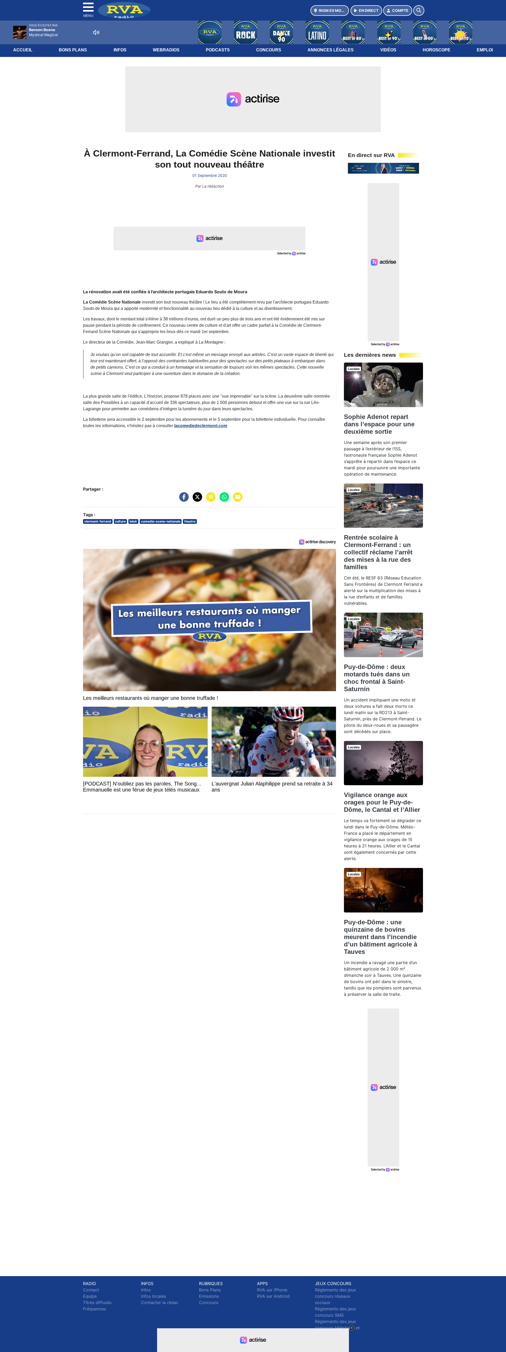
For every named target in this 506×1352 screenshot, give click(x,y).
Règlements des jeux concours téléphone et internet (337, 1328)
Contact (91, 1289)
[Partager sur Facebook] (183, 499)
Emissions (209, 1296)
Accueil (22, 50)
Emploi (485, 50)
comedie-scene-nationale (161, 521)
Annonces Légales (331, 50)
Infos (120, 50)
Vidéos (388, 50)
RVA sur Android (273, 1296)
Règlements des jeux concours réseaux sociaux (335, 1296)
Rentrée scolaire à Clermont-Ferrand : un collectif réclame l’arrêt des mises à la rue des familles (378, 552)
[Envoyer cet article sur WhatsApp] (223, 499)
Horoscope (436, 50)
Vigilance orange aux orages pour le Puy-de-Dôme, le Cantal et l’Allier (382, 802)
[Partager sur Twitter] (196, 499)
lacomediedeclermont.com (200, 425)
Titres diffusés (97, 1302)
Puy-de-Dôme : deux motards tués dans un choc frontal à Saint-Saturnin (377, 677)
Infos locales (153, 1296)
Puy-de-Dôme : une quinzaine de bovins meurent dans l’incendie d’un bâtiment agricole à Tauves (380, 937)
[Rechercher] (418, 10)
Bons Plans (73, 50)
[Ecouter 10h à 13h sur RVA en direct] (383, 167)
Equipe (90, 1296)
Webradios (166, 50)
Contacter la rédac (159, 1302)
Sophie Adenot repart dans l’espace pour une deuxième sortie (379, 424)
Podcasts (218, 50)
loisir (133, 521)
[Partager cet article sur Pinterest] (209, 499)
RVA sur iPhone (272, 1289)
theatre (190, 521)
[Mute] (96, 32)
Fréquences (94, 1308)
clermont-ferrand (97, 521)
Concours (268, 50)
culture (120, 521)
